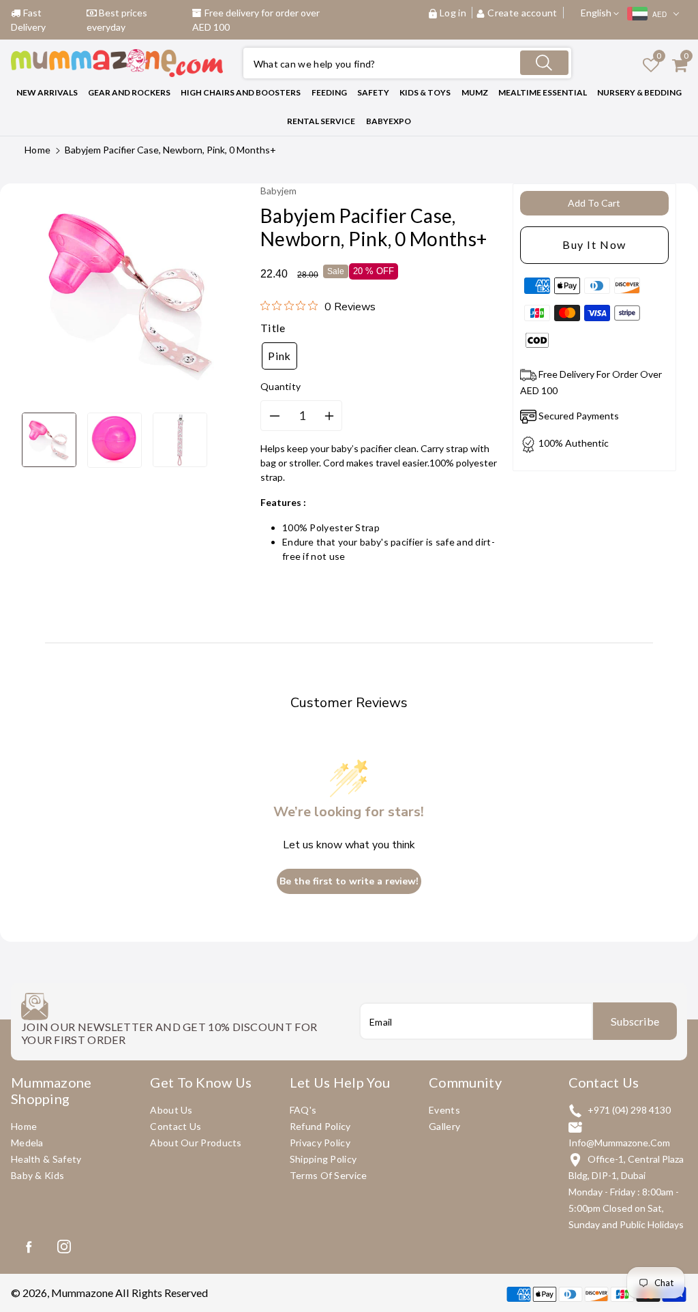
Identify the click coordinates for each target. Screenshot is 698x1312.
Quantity (280, 386)
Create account (522, 12)
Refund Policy (320, 1126)
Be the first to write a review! (349, 881)
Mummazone (82, 1292)
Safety (373, 92)
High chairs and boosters (241, 92)
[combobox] (407, 63)
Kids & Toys (425, 92)
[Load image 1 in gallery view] (49, 440)
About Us (171, 1110)
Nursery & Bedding (639, 92)
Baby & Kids (37, 1175)
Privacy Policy (320, 1142)
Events (444, 1110)
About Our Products (195, 1142)
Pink (279, 355)
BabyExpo (388, 121)
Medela (27, 1142)
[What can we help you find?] (544, 62)
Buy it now (594, 244)
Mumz (474, 92)
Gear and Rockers (129, 92)
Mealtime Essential (542, 92)
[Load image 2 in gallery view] (114, 440)
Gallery (444, 1126)
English (597, 12)
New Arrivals (47, 92)
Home (37, 149)
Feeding (329, 92)
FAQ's (303, 1110)
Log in (453, 12)
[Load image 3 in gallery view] (180, 440)
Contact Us (175, 1126)
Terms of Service (328, 1175)
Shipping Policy (323, 1159)
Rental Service (321, 121)
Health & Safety (46, 1159)
